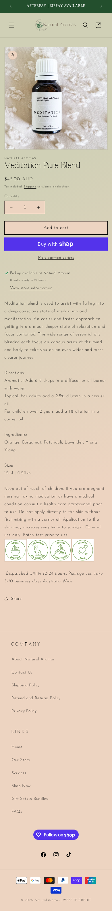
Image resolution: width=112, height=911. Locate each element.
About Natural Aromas (33, 659)
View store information (31, 288)
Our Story (20, 760)
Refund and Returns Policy (36, 698)
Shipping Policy (25, 685)
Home (16, 747)
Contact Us (21, 672)
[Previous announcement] (10, 6)
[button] (11, 25)
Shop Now (21, 786)
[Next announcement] (101, 6)
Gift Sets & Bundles (29, 799)
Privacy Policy (23, 711)
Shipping (30, 186)
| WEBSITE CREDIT (76, 900)
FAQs (16, 812)
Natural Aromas (47, 900)
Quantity (11, 196)
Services (18, 773)
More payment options (56, 257)
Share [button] (16, 599)
